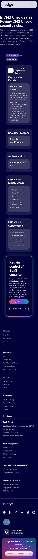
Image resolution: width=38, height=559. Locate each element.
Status (5, 344)
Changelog (7, 338)
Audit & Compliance (10, 429)
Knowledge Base (9, 366)
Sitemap (6, 409)
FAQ (4, 356)
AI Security (7, 457)
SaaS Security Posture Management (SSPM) (18, 426)
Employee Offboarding (11, 488)
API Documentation (9, 369)
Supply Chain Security (10, 469)
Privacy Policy (8, 406)
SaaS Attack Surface (10, 432)
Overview (6, 335)
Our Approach (8, 381)
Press (5, 388)
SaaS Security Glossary (11, 363)
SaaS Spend (7, 451)
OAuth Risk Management (11, 472)
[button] (31, 4)
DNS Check (11, 59)
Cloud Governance (9, 454)
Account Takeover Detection (13, 435)
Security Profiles (8, 360)
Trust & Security (8, 400)
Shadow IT (7, 448)
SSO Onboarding (9, 491)
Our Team (6, 384)
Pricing (5, 341)
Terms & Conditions (9, 403)
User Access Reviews (10, 484)
